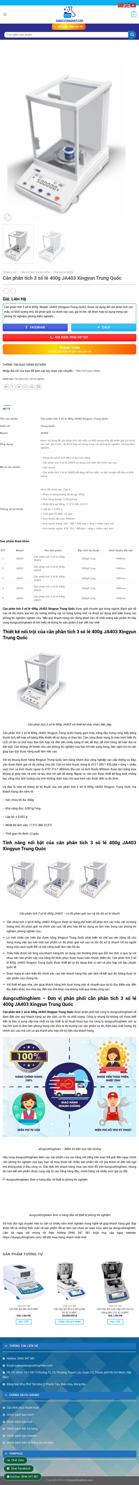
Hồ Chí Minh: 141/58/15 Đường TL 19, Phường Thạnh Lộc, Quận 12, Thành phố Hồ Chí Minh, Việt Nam (67, 1375)
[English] (127, 5)
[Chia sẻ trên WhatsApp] (6, 387)
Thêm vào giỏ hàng (69, 1321)
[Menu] (5, 14)
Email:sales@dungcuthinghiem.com (30, 1365)
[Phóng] (7, 217)
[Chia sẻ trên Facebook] (13, 387)
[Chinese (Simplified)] (121, 5)
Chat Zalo (17, 1460)
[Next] (129, 134)
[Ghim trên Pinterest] (32, 387)
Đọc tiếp (24, 1321)
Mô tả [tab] (6, 408)
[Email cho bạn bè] (26, 387)
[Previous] (10, 134)
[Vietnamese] (133, 5)
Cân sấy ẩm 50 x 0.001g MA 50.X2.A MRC (69, 1311)
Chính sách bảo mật (19, 1422)
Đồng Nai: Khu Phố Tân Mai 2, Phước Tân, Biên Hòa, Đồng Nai (46, 1384)
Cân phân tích (21, 379)
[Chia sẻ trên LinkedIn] (39, 387)
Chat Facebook (20, 1468)
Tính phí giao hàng (87, 371)
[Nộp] (132, 35)
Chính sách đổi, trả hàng (22, 1428)
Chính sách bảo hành (20, 1414)
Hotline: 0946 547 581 (21, 1358)
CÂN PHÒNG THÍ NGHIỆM (35, 272)
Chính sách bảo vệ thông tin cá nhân (30, 1442)
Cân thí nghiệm (63, 272)
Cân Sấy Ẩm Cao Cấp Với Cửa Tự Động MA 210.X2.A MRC (115, 1311)
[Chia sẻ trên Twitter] (19, 387)
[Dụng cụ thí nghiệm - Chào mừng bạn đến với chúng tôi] (70, 14)
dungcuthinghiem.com (80, 1480)
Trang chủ (10, 272)
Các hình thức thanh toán (23, 1407)
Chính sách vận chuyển (21, 1435)
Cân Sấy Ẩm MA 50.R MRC (24, 1309)
